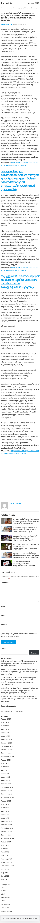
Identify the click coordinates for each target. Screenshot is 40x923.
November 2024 (7, 791)
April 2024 (5, 815)
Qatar (3, 901)
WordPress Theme (23, 918)
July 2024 (5, 804)
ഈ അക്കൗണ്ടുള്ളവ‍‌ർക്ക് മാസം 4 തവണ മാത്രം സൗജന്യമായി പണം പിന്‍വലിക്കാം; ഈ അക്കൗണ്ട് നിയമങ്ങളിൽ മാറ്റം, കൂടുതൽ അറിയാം (25, 531)
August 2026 (6, 719)
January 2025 (6, 784)
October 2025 (6, 753)
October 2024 (6, 794)
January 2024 (6, 825)
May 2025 (5, 770)
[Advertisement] (20, 478)
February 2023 (6, 859)
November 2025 (7, 750)
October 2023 (6, 835)
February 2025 (6, 780)
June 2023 (5, 849)
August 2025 (6, 760)
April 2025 (5, 774)
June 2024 (5, 808)
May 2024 (5, 811)
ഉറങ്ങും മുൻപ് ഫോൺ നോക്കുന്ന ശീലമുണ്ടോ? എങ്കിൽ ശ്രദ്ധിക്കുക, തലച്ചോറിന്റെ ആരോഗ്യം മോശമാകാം (26, 522)
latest (3, 894)
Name (3, 606)
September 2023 (7, 838)
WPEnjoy (34, 918)
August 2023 (6, 842)
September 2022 (7, 866)
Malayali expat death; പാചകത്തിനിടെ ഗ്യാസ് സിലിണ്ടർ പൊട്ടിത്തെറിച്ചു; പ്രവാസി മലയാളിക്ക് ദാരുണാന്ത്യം (19, 671)
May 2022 (5, 879)
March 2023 (5, 855)
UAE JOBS (5, 908)
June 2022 (5, 876)
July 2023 (5, 845)
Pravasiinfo (6, 3)
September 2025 (7, 757)
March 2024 (5, 818)
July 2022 (5, 873)
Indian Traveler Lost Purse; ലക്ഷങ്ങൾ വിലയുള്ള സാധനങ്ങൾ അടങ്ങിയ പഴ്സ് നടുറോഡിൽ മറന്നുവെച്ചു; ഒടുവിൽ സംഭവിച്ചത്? (19, 690)
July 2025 (5, 763)
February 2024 (7, 821)
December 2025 (7, 746)
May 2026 (5, 729)
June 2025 (5, 767)
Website (4, 624)
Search (3, 649)
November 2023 (7, 832)
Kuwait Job (5, 891)
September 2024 (7, 797)
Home (3, 8)
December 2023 (7, 828)
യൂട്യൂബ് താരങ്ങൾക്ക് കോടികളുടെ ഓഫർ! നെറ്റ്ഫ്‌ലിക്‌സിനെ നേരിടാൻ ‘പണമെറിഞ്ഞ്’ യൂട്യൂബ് (24, 564)
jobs (2, 887)
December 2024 (7, 787)
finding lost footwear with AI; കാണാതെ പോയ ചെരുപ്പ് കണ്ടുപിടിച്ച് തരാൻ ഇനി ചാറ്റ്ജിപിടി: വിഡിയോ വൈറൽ (19, 663)
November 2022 (7, 862)
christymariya (15, 503)
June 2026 (5, 726)
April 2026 (5, 733)
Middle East (5, 897)
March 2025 (5, 777)
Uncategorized (11, 8)
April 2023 (5, 852)
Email (3, 615)
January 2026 (6, 743)
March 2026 (5, 736)
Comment (5, 582)
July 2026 (5, 722)
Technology (5, 904)
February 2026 (6, 739)
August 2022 (6, 869)
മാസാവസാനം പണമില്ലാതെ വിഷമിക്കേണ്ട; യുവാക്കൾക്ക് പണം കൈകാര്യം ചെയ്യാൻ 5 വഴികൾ (26, 555)
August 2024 (6, 801)
